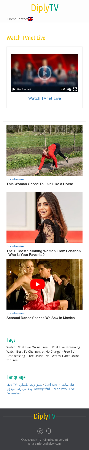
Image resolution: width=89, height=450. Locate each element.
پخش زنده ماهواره (30, 384)
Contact (22, 19)
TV (45, 7)
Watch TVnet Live (44, 98)
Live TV (11, 384)
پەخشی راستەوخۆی (19, 389)
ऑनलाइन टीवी (42, 389)
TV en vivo (59, 389)
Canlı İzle (51, 384)
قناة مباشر (67, 384)
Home (12, 19)
